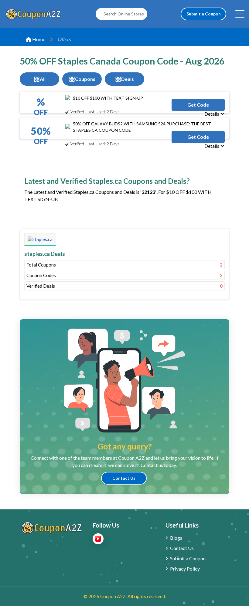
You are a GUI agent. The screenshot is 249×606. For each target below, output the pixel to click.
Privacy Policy (185, 568)
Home (38, 39)
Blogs (176, 538)
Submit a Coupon (203, 13)
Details (212, 114)
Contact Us (123, 478)
